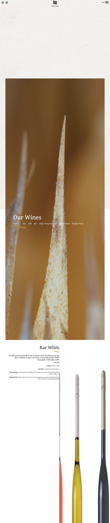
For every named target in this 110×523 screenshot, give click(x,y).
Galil (30, 223)
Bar (19, 223)
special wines (64, 223)
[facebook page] (2, 2)
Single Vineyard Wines (48, 223)
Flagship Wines (77, 223)
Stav (24, 223)
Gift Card (15, 2)
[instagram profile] (6, 2)
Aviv (35, 223)
